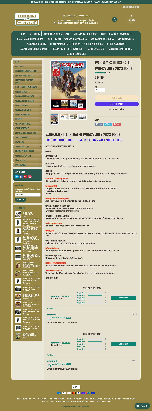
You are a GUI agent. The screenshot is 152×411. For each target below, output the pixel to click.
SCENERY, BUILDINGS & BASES (35, 49)
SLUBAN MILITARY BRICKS (120, 48)
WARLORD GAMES (127, 39)
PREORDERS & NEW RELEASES (57, 34)
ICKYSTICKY (79, 49)
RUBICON (77, 44)
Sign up (134, 7)
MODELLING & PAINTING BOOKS (116, 34)
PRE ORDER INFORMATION (74, 399)
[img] (52, 315)
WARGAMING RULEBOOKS (103, 39)
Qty (96, 87)
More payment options (117, 109)
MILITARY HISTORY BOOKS (87, 34)
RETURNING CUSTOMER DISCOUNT (125, 399)
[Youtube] (25, 176)
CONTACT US (44, 399)
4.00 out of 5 (66, 296)
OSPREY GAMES (54, 38)
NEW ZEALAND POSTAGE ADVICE (93, 399)
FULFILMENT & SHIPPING (57, 399)
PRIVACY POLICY (108, 399)
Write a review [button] (123, 298)
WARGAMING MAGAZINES (76, 39)
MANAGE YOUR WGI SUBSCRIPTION (100, 401)
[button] (100, 73)
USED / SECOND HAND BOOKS (31, 39)
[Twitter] (17, 176)
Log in (127, 7)
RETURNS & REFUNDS (48, 401)
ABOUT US (36, 399)
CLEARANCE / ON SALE (76, 53)
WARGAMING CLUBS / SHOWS (79, 401)
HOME (24, 33)
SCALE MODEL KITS (97, 49)
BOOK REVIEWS (28, 165)
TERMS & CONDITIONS (62, 401)
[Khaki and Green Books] (26, 19)
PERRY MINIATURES (60, 44)
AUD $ (75, 387)
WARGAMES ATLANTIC (37, 44)
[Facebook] (21, 176)
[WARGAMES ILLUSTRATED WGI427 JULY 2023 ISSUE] (55, 119)
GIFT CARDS (35, 33)
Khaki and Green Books (75, 406)
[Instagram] (30, 176)
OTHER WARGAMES (117, 44)
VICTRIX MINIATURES (95, 44)
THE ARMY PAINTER (61, 49)
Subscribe (20, 200)
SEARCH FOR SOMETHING (24, 399)
